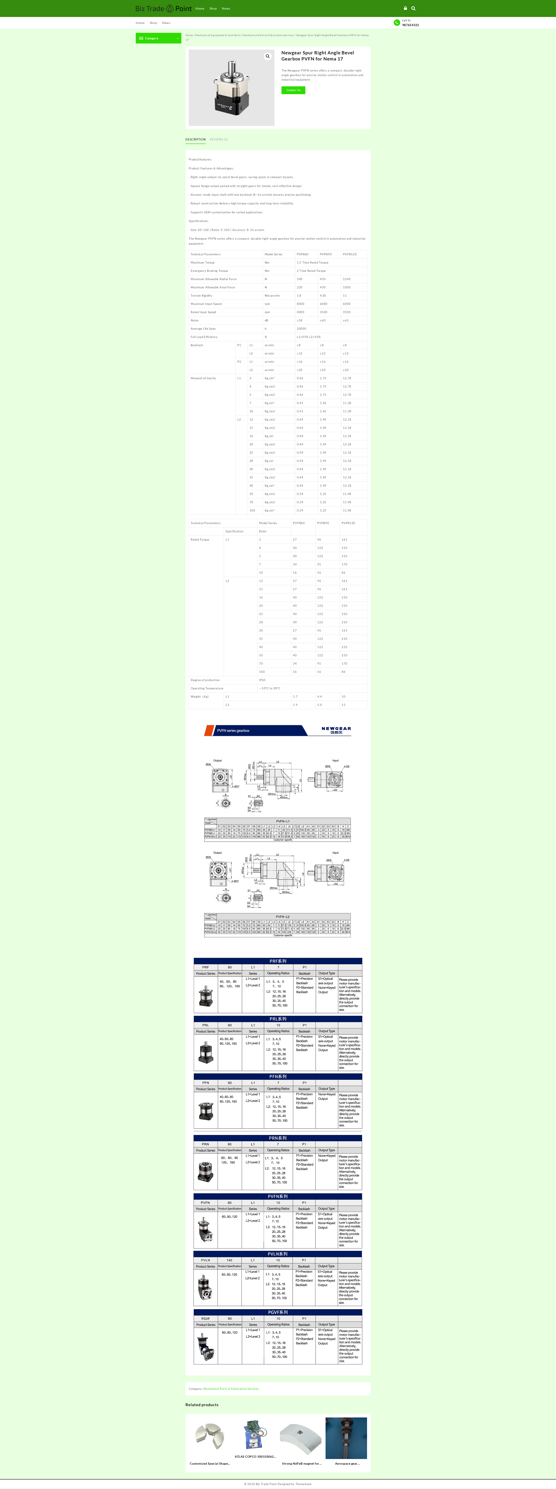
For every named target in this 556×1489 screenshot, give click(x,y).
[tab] (197, 139)
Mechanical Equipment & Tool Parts (217, 35)
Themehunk (304, 1484)
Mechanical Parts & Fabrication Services (268, 35)
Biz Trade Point (266, 1484)
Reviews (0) (219, 139)
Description (195, 139)
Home (189, 35)
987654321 (410, 25)
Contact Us (293, 90)
